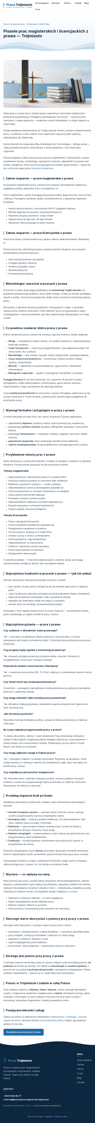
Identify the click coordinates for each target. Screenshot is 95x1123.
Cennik (80, 1064)
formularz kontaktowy (42, 168)
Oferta (80, 1069)
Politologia (71, 1017)
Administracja (57, 1017)
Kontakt (81, 1082)
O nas (80, 1073)
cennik (42, 1020)
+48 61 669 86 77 (12, 1096)
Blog (79, 1078)
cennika (10, 168)
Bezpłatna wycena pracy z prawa (23, 1032)
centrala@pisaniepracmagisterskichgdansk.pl (26, 1099)
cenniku (74, 891)
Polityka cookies (60, 1117)
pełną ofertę (57, 1020)
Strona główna (84, 1060)
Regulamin (49, 1117)
